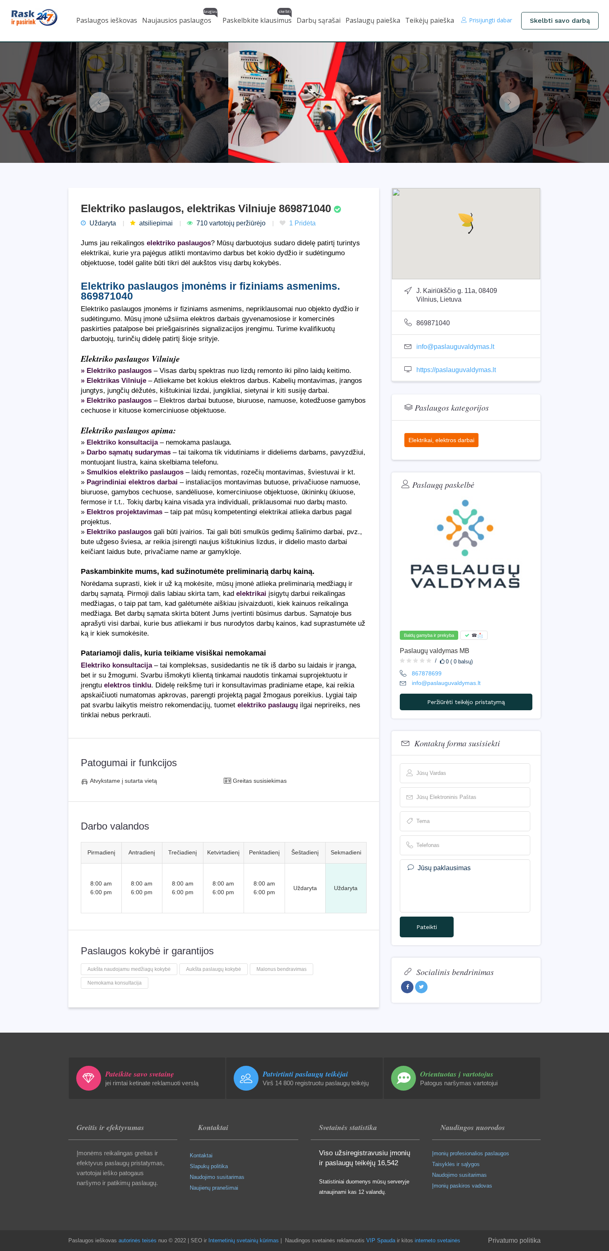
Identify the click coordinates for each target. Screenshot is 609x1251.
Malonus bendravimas (281, 969)
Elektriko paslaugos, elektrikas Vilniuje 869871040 (207, 208)
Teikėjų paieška (429, 20)
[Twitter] (421, 987)
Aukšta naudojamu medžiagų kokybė (129, 969)
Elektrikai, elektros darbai (441, 440)
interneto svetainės (437, 1240)
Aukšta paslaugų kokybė (213, 969)
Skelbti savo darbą (560, 20)
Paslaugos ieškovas (106, 20)
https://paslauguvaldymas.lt (456, 370)
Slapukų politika (209, 1166)
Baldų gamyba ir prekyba (429, 635)
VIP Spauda (380, 1240)
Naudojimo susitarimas (217, 1177)
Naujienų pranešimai (214, 1188)
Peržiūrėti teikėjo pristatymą (466, 702)
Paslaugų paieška (373, 20)
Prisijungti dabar (490, 20)
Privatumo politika (514, 1240)
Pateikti (426, 927)
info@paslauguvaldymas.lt (455, 347)
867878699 (427, 673)
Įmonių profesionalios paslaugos (470, 1153)
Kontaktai (201, 1155)
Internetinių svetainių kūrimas (243, 1240)
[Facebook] (407, 987)
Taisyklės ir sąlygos (456, 1164)
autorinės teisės (137, 1240)
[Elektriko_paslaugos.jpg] (152, 102)
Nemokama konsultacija (114, 983)
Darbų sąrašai (319, 20)
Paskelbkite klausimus (257, 18)
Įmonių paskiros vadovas (462, 1186)
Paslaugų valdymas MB (434, 650)
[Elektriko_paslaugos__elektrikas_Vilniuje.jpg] (304, 102)
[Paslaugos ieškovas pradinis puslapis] (40, 17)
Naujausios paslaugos (180, 18)
